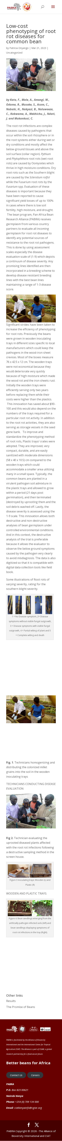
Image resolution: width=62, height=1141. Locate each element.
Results (11, 1001)
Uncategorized (14, 52)
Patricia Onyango (19, 48)
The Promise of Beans (20, 1007)
